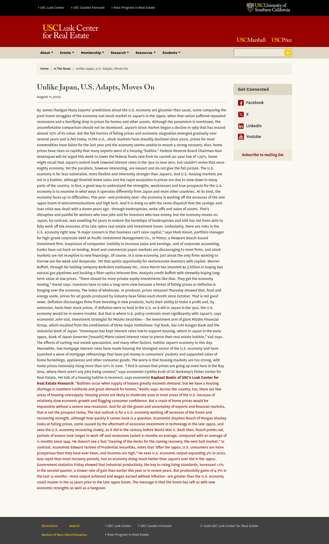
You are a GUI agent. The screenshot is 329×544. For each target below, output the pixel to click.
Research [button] (118, 53)
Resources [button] (144, 53)
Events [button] (65, 53)
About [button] (45, 53)
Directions (50, 526)
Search (287, 52)
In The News (62, 69)
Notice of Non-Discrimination (64, 535)
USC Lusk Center (52, 8)
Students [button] (169, 53)
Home (44, 69)
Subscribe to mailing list (263, 154)
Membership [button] (91, 53)
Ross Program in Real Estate (134, 8)
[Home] (70, 31)
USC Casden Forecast (89, 8)
